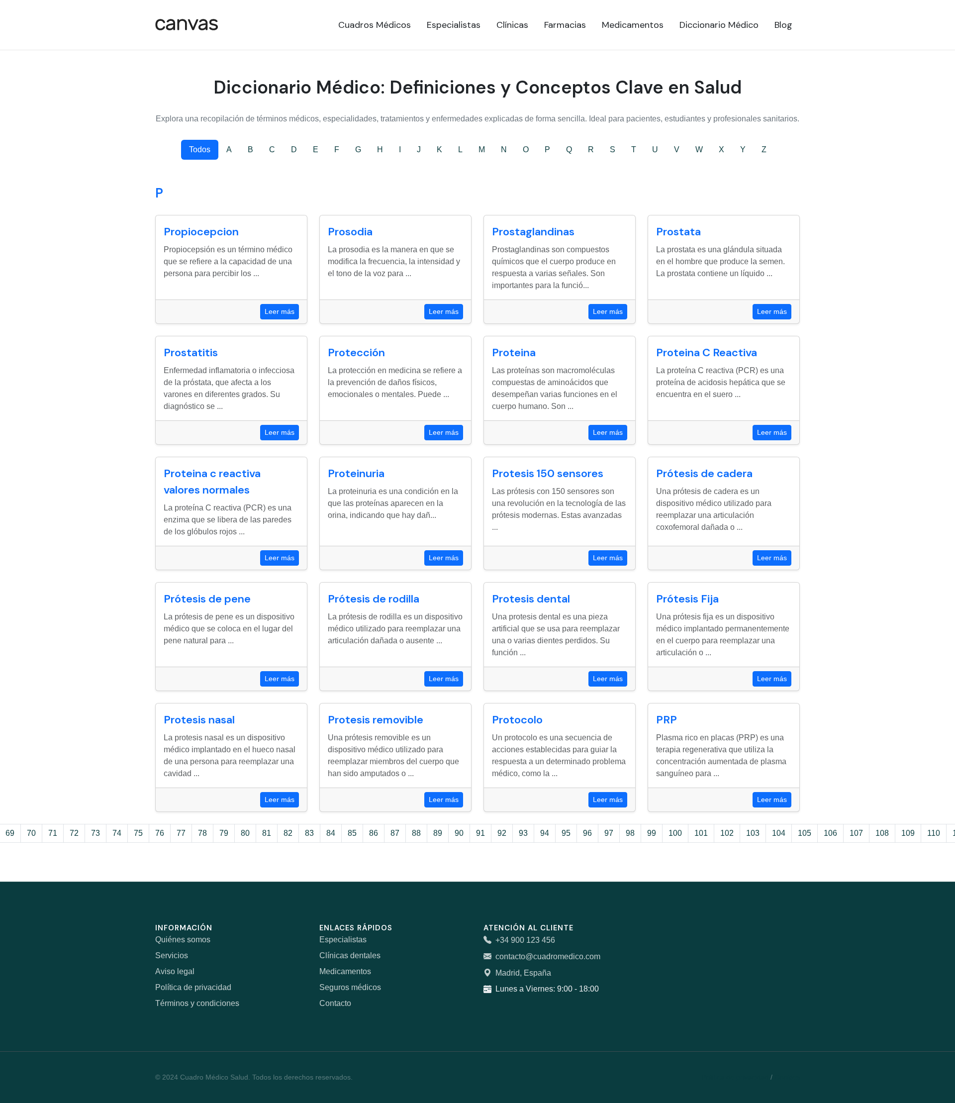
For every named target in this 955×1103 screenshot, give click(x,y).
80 (245, 833)
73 (95, 833)
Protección (356, 352)
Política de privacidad (193, 987)
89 (437, 833)
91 (480, 833)
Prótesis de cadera (704, 473)
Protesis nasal (199, 719)
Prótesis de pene (207, 599)
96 (587, 833)
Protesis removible (375, 719)
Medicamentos (345, 971)
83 (309, 833)
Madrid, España (523, 973)
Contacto (335, 1003)
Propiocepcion (201, 231)
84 (330, 833)
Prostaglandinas (533, 231)
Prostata (678, 231)
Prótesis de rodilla (373, 599)
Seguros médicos (350, 987)
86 (373, 833)
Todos (199, 149)
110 (933, 833)
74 (116, 833)
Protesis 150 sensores (547, 473)
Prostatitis (191, 352)
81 (266, 833)
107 (856, 833)
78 (202, 833)
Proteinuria (356, 473)
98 (630, 833)
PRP (666, 719)
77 (181, 833)
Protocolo (517, 719)
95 (566, 833)
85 (352, 833)
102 (727, 833)
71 (52, 833)
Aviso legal (174, 971)
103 (753, 833)
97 (608, 833)
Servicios (171, 955)
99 (651, 833)
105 (804, 833)
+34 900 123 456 (525, 940)
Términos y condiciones (197, 1003)
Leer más (279, 311)
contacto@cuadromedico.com (547, 956)
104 (778, 833)
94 (544, 833)
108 (882, 833)
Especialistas (343, 939)
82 (288, 833)
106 (830, 833)
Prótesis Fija (687, 599)
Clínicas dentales (350, 955)
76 (159, 833)
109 (908, 833)
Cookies (787, 1077)
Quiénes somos (182, 939)
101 (701, 833)
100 (675, 833)
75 (138, 833)
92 (501, 833)
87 (394, 833)
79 (223, 833)
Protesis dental (531, 599)
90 (459, 833)
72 (74, 833)
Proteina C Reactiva (706, 352)
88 (416, 833)
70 (31, 833)
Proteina (514, 352)
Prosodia (350, 231)
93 (523, 833)
